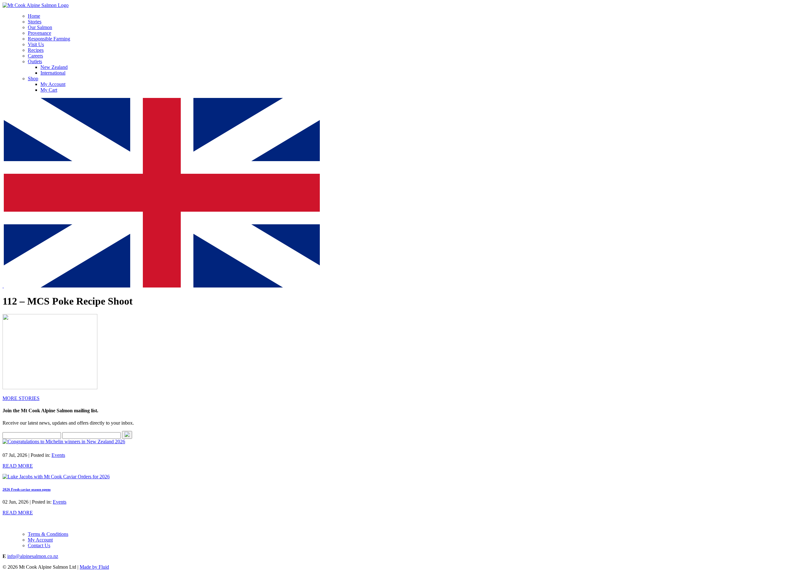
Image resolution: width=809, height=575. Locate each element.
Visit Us (36, 44)
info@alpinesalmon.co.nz (32, 556)
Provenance (39, 33)
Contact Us (39, 545)
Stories (34, 21)
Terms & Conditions (48, 534)
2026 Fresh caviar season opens (27, 489)
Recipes (36, 50)
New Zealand (54, 67)
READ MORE (18, 466)
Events (58, 455)
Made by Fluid (94, 567)
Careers (35, 55)
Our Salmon (40, 27)
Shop (33, 78)
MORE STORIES (21, 398)
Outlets (35, 61)
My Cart (48, 90)
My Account (52, 84)
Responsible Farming (49, 38)
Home (34, 16)
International (52, 73)
